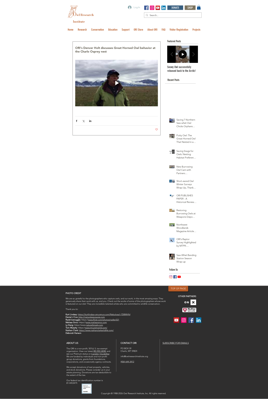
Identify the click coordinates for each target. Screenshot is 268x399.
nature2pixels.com (94, 325)
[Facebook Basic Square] (175, 276)
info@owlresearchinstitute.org (134, 356)
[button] (199, 7)
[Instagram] (170, 276)
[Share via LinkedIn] (90, 121)
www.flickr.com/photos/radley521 (103, 319)
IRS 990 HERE (99, 351)
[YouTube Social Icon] (158, 8)
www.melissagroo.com (96, 322)
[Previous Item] (171, 54)
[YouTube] (179, 276)
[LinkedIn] (163, 8)
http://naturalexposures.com (91, 317)
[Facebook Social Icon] (146, 8)
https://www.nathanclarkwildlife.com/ (96, 330)
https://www (80, 325)
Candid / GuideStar (100, 353)
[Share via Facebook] (76, 121)
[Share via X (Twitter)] (83, 121)
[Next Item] (193, 54)
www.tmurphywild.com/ (96, 327)
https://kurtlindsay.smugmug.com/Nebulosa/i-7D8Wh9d (104, 314)
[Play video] (116, 83)
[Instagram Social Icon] (152, 8)
